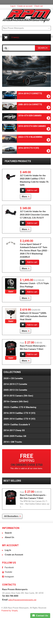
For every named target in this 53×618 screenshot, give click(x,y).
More (24, 196)
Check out (38, 6)
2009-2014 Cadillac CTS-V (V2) (19, 419)
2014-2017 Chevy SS (14, 430)
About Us (9, 537)
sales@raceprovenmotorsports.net (22, 600)
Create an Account (14, 554)
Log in (12, 6)
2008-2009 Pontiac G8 (15, 436)
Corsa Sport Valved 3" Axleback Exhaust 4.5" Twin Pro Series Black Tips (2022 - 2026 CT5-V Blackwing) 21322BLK (34, 250)
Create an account (24, 6)
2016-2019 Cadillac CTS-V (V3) (19, 413)
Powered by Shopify (9, 611)
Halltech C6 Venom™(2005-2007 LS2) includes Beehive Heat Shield (33, 316)
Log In (8, 550)
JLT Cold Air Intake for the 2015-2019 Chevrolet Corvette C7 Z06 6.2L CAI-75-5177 (34, 214)
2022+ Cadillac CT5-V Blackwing (20, 407)
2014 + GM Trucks (13, 442)
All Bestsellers (11, 516)
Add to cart (32, 190)
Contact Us (41, 615)
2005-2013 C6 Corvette (15, 390)
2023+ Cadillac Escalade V (17, 424)
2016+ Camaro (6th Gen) (16, 401)
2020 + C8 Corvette (13, 378)
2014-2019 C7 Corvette (15, 384)
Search (8, 533)
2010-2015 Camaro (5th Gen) (18, 395)
